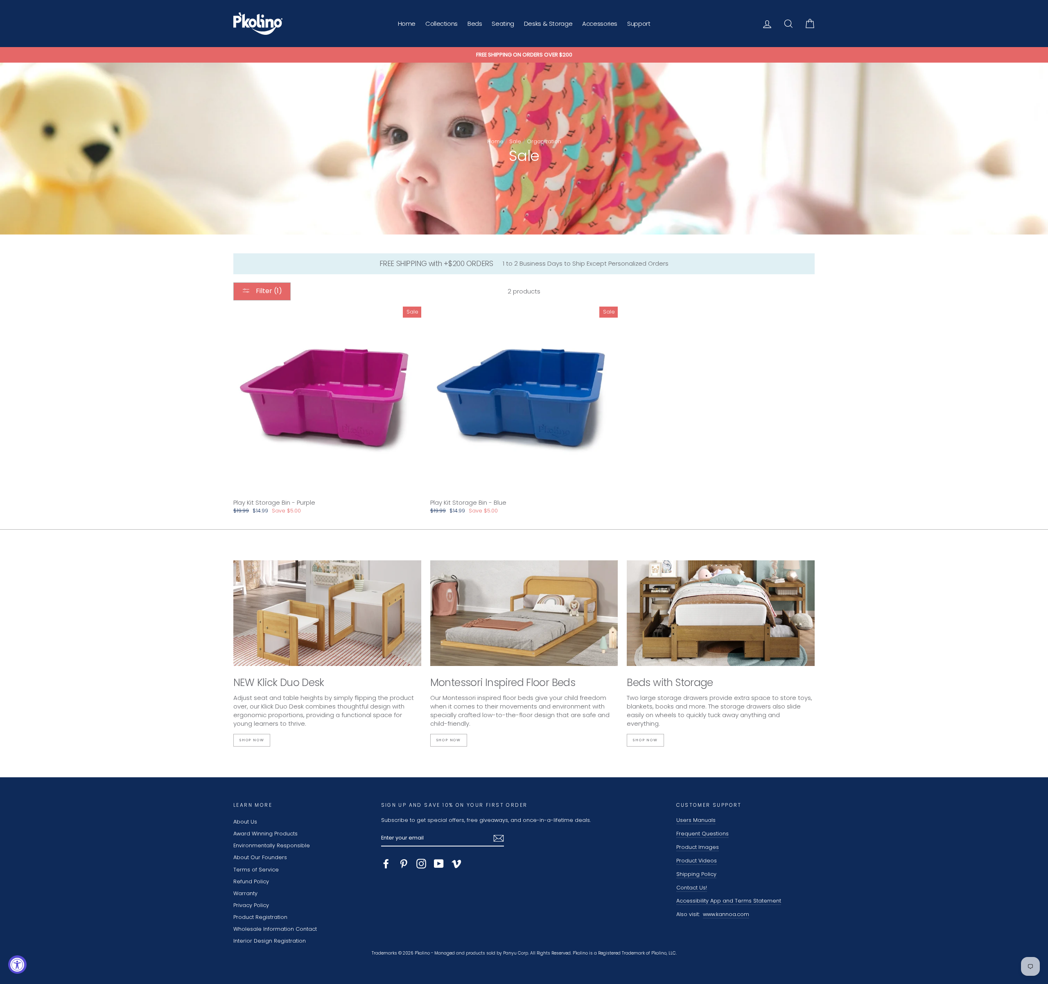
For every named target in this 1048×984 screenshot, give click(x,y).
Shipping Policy (696, 874)
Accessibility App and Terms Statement (728, 900)
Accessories (599, 23)
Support (638, 23)
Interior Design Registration (269, 940)
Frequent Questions (702, 833)
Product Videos (696, 860)
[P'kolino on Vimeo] (456, 864)
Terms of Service (256, 869)
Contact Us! (691, 887)
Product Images (697, 847)
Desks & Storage (548, 23)
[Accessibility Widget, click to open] (17, 964)
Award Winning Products (265, 833)
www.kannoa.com (726, 914)
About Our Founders (260, 857)
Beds (475, 23)
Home (407, 23)
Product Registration (260, 917)
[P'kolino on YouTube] (439, 864)
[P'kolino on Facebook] (386, 864)
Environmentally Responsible (271, 845)
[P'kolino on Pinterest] (404, 864)
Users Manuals (696, 820)
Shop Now (251, 740)
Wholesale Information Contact (275, 928)
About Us (245, 821)
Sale (515, 141)
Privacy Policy (251, 905)
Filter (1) (268, 291)
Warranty (245, 893)
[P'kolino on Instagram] (421, 864)
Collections (441, 23)
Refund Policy (251, 881)
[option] (524, 55)
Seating (503, 23)
